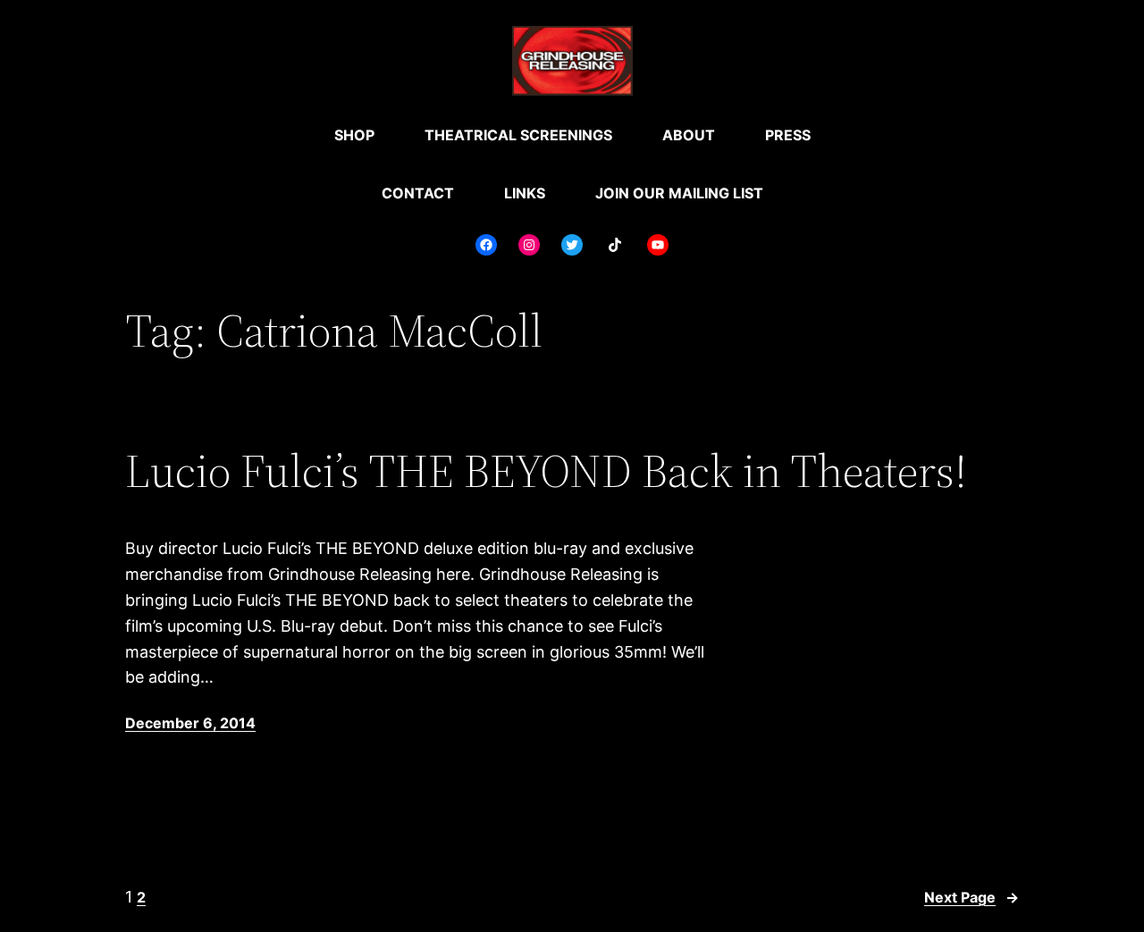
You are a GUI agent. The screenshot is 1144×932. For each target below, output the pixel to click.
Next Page (971, 897)
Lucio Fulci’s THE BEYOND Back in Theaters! (546, 471)
